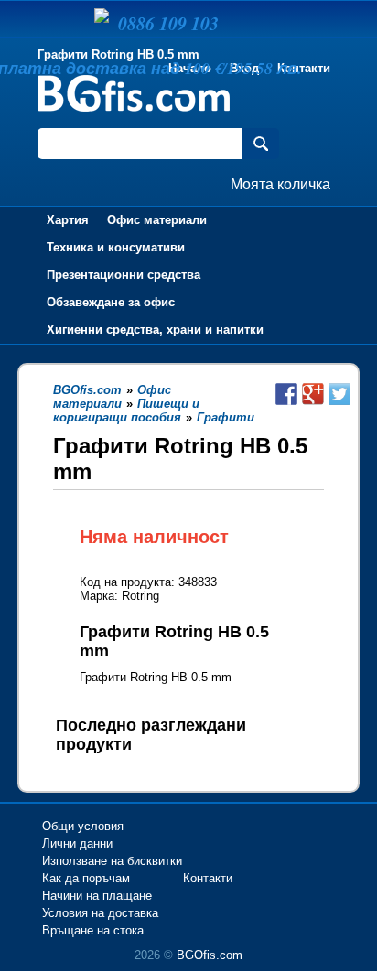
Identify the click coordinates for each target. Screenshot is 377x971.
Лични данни (77, 843)
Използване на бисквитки (112, 861)
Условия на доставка (100, 913)
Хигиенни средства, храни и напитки (155, 329)
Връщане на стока (93, 930)
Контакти (303, 68)
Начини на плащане (97, 895)
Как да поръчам (86, 878)
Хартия (68, 220)
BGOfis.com (209, 955)
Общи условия (83, 826)
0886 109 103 (168, 23)
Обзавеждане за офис (111, 302)
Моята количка (280, 184)
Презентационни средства (123, 275)
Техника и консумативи (116, 247)
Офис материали (157, 220)
